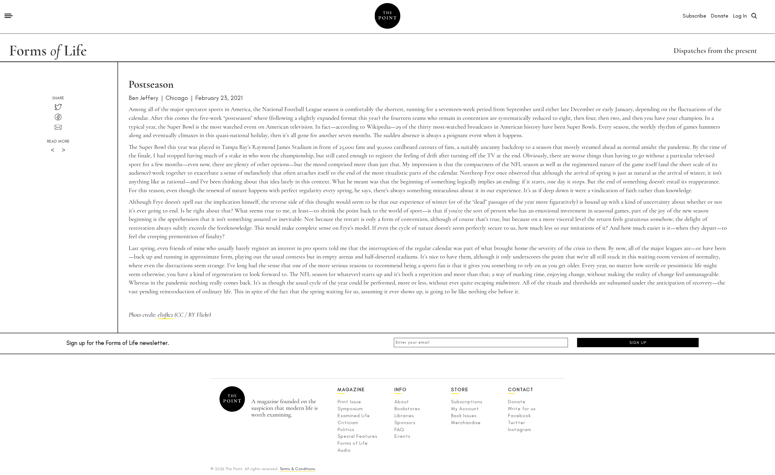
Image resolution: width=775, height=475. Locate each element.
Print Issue (349, 401)
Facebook (519, 415)
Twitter (516, 422)
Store (460, 389)
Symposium (350, 408)
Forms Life (48, 50)
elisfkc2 (165, 314)
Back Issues (464, 415)
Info (400, 389)
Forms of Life (353, 443)
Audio (344, 450)
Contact (520, 389)
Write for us (522, 408)
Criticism (348, 422)
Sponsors (404, 422)
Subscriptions (466, 401)
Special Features (357, 436)
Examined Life (354, 415)
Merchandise (466, 422)
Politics (346, 429)
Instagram (519, 429)
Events (402, 436)
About (401, 401)
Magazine (351, 389)
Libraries (404, 415)
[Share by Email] (58, 127)
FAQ (399, 429)
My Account (465, 408)
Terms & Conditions (297, 468)
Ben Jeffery (143, 97)
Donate (517, 401)
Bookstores (407, 408)
